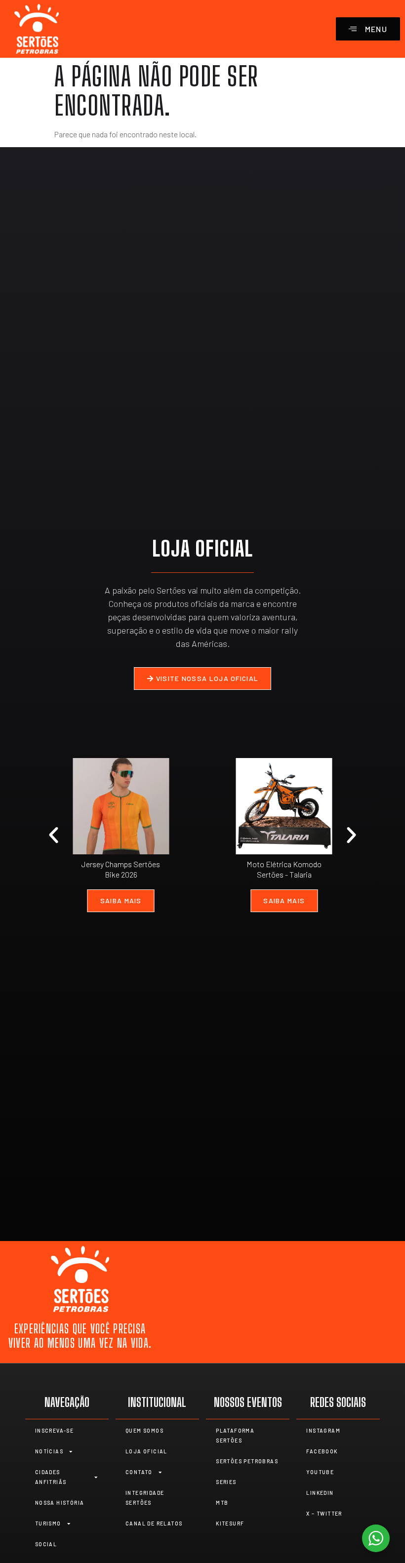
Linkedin (319, 1493)
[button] (53, 835)
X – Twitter (324, 1514)
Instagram (323, 1431)
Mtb (222, 1503)
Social (46, 1544)
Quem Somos (144, 1431)
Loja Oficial (146, 1451)
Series (226, 1482)
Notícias (49, 1451)
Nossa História (59, 1503)
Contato (139, 1472)
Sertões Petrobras (247, 1461)
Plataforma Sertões (235, 1435)
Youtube (320, 1472)
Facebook (321, 1451)
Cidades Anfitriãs (51, 1477)
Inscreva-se (54, 1431)
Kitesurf (230, 1523)
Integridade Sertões (144, 1498)
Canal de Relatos (153, 1523)
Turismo (48, 1523)
